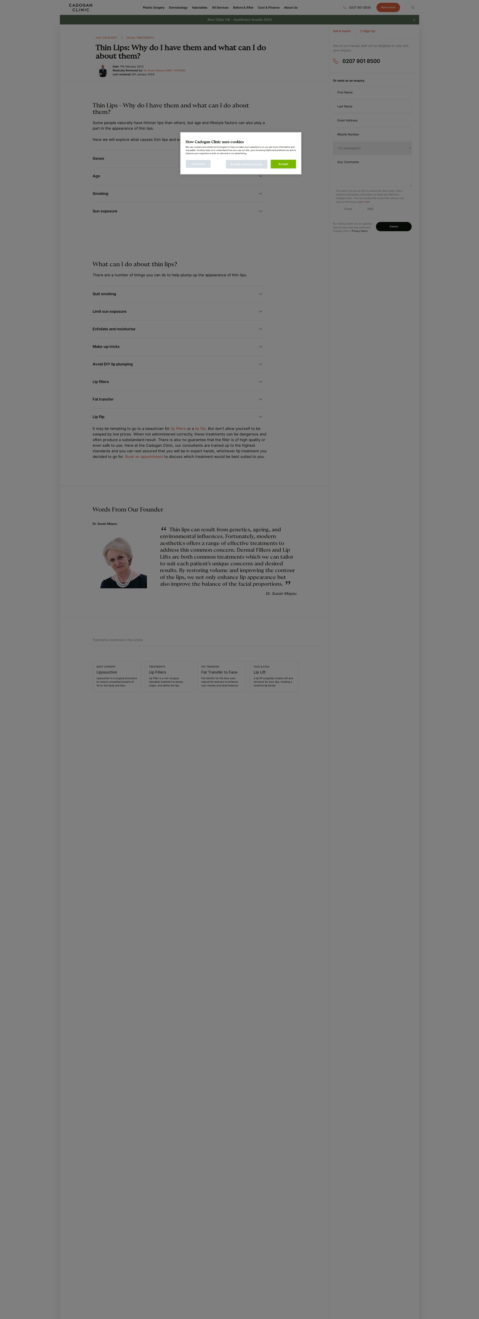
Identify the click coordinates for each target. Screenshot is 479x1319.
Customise (198, 163)
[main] (241, 153)
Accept (283, 164)
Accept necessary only (247, 164)
